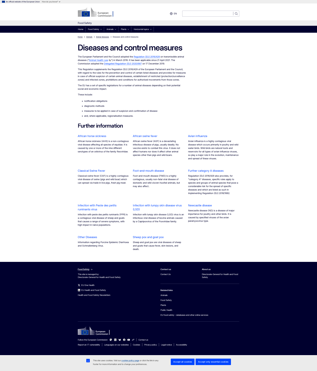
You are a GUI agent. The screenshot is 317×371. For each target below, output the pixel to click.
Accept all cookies (182, 361)
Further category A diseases (206, 170)
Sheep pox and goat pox (148, 237)
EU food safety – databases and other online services (184, 315)
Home (80, 29)
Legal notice (166, 345)
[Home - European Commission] (98, 12)
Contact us (143, 340)
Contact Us (165, 274)
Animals (110, 29)
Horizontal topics (141, 29)
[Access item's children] (102, 29)
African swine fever (145, 136)
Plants (123, 29)
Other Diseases (87, 237)
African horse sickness (92, 136)
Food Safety (93, 29)
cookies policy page (130, 360)
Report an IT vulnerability (89, 345)
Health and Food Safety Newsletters (94, 295)
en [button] (175, 13)
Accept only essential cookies (213, 361)
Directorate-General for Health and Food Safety (220, 275)
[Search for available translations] (110, 60)
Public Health (166, 310)
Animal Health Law (98, 60)
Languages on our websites (116, 345)
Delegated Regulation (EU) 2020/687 (123, 63)
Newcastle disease (200, 205)
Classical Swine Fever (91, 170)
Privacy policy (150, 345)
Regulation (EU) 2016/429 (147, 56)
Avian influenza (197, 136)
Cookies (136, 345)
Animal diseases (102, 37)
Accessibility (181, 345)
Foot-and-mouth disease (148, 170)
